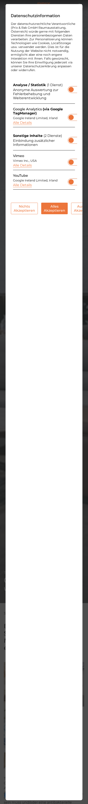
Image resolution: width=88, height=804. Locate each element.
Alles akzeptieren (54, 208)
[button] (71, 89)
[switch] (71, 88)
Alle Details (22, 122)
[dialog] (44, 402)
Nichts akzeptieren (24, 208)
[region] (44, 137)
